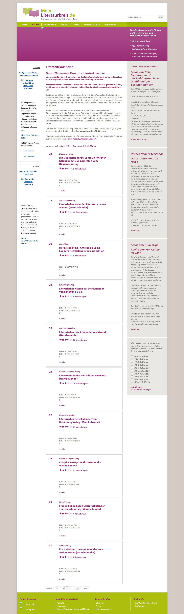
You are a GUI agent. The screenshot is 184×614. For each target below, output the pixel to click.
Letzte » (86, 588)
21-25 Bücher (142, 365)
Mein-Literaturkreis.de (50, 14)
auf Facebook (29, 151)
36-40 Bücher (142, 373)
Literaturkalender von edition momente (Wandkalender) (82, 377)
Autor (63, 146)
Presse (98, 606)
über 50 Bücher (143, 382)
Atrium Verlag (65, 545)
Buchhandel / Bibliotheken (146, 603)
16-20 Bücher (142, 362)
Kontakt (60, 603)
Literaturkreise (92, 24)
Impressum (62, 606)
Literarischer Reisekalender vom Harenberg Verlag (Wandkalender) (79, 420)
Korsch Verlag (65, 502)
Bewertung (78, 146)
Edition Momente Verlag (69, 371)
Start (24, 24)
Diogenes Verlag (66, 154)
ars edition (63, 244)
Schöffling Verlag (66, 284)
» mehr (62, 190)
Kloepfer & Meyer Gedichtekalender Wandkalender (80, 464)
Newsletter (110, 24)
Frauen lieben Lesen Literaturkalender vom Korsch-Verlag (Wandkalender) (82, 507)
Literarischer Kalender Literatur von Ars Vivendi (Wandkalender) (82, 206)
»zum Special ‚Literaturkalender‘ (81, 139)
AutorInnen (50, 24)
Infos (76, 24)
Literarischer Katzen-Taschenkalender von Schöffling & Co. (81, 290)
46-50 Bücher (142, 379)
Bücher (35, 24)
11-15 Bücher (142, 359)
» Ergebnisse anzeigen (141, 389)
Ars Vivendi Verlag (67, 200)
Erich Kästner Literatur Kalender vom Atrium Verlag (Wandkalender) (81, 551)
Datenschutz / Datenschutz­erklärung (73, 609)
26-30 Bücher (142, 368)
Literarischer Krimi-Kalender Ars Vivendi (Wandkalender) (83, 333)
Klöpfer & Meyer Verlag (69, 458)
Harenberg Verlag (67, 415)
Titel (69, 146)
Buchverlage (140, 606)
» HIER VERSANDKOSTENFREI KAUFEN (29, 240)
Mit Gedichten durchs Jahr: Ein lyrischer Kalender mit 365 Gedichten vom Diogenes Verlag (82, 161)
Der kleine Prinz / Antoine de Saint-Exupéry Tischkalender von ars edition (81, 249)
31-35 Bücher (142, 371)
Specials (65, 24)
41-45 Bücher (142, 376)
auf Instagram (29, 156)
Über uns (100, 603)
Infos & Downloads (104, 609)
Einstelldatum (90, 146)
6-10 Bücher (141, 356)
